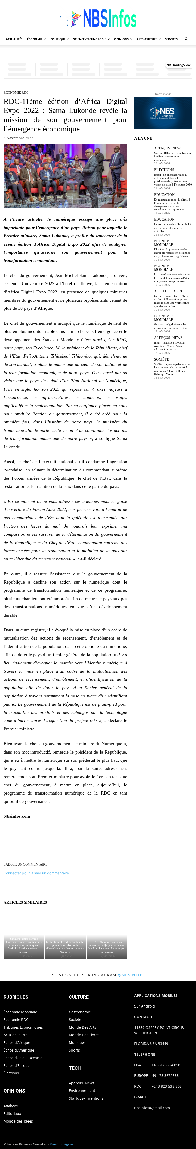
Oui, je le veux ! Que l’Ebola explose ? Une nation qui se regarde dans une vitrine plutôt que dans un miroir (172, 301)
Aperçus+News (168, 148)
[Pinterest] (71, 836)
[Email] (106, 836)
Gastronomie (80, 1012)
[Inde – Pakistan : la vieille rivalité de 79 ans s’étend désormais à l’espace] (143, 344)
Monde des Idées (18, 1121)
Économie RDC (16, 92)
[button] (186, 39)
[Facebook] (47, 836)
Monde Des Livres (84, 1034)
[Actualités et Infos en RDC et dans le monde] (98, 17)
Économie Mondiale (163, 243)
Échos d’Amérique (19, 1050)
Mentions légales (62, 1144)
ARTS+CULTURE (147, 39)
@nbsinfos (131, 974)
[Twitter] (59, 836)
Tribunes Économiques (23, 1027)
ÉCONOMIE (34, 39)
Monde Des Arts (82, 1027)
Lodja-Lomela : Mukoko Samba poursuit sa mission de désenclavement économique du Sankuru (65, 947)
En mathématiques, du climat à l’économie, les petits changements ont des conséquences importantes (172, 204)
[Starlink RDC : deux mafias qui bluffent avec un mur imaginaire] (143, 155)
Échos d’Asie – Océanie (23, 1057)
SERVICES (171, 39)
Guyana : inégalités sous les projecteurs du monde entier (170, 326)
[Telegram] (118, 836)
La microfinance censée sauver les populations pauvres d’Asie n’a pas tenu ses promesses (172, 277)
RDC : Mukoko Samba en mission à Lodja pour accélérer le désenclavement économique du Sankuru (106, 947)
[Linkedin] (94, 836)
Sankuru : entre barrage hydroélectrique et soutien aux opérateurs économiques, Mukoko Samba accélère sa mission (24, 945)
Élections (164, 170)
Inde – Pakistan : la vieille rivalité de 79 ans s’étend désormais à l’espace (169, 346)
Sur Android (144, 1006)
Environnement (82, 1090)
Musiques (77, 1042)
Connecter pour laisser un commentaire (36, 873)
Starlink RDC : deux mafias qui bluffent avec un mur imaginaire (172, 156)
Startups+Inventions (86, 1098)
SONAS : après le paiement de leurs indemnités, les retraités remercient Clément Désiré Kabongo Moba (172, 369)
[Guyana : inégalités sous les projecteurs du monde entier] (143, 323)
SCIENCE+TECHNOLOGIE (89, 39)
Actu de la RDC (168, 291)
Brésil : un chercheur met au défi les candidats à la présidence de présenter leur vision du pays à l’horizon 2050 (173, 179)
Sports (74, 1050)
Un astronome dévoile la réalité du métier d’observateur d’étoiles (172, 227)
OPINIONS (121, 39)
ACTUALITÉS (14, 39)
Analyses (11, 1105)
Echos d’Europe (17, 1065)
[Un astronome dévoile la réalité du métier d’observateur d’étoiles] (143, 226)
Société (161, 359)
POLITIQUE (57, 39)
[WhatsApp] (83, 836)
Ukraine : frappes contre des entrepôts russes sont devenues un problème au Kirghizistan (172, 253)
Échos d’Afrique (17, 1042)
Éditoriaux (12, 1113)
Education (164, 195)
